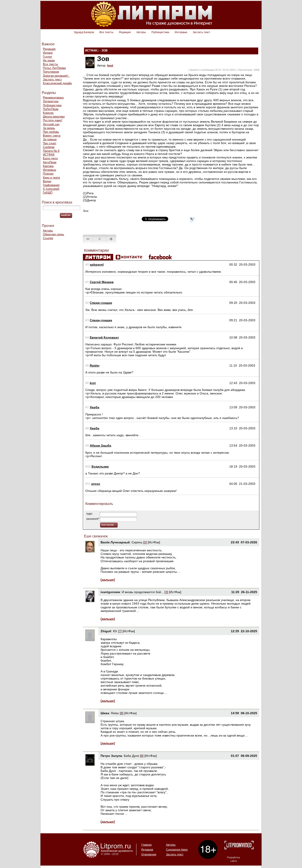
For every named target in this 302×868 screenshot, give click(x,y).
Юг (115, 631)
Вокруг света (51, 135)
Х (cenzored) (51, 188)
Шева (105, 713)
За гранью (50, 139)
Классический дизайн (57, 83)
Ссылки (48, 238)
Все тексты (106, 32)
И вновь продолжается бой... (143, 592)
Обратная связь (53, 234)
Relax (115, 713)
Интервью (181, 32)
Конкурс (48, 112)
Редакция (125, 32)
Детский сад (51, 124)
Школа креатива (54, 116)
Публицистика (160, 32)
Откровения (148, 854)
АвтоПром (49, 162)
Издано (48, 52)
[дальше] (108, 579)
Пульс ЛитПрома (54, 68)
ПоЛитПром (50, 109)
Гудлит (47, 56)
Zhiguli (106, 631)
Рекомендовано (53, 97)
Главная (146, 844)
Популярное (51, 71)
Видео (47, 181)
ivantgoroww (110, 592)
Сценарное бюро (177, 849)
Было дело (50, 158)
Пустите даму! (52, 120)
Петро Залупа (111, 756)
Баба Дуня (131, 756)
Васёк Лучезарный (115, 542)
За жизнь (49, 128)
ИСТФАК (49, 154)
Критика (48, 166)
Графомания (51, 185)
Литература (50, 101)
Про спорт (49, 143)
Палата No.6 (51, 150)
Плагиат (48, 173)
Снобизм (48, 147)
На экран (49, 60)
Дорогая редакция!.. (56, 75)
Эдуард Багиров (84, 32)
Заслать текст (201, 32)
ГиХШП (47, 192)
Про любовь (51, 131)
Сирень (137, 542)
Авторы (141, 32)
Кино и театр (51, 177)
